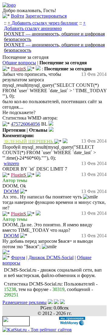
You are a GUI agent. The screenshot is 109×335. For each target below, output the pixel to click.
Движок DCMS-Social (51, 257)
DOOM (11, 191)
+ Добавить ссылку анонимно (45, 25)
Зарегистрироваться (46, 16)
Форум (18, 257)
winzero (11, 163)
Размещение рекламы (24, 302)
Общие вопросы (19, 62)
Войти (17, 16)
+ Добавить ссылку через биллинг (43, 22)
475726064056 (25, 124)
